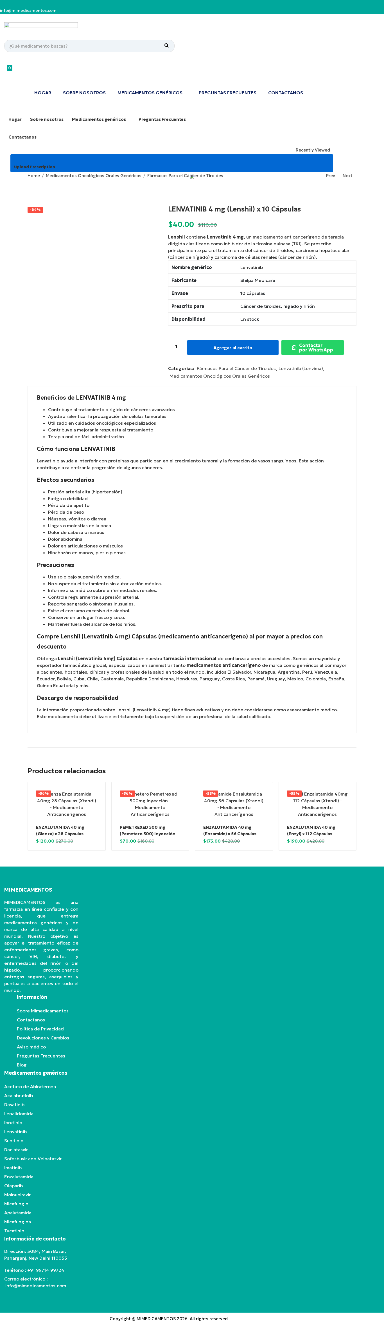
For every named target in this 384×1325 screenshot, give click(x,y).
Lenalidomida (18, 1113)
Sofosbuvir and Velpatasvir (33, 1158)
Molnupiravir (17, 1194)
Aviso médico (31, 1047)
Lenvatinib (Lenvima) (301, 368)
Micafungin (16, 1203)
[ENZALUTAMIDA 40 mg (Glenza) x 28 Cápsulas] (66, 804)
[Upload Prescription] (16, 160)
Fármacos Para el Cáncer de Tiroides (185, 175)
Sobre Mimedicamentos (43, 1011)
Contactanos (285, 92)
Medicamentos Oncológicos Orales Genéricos (93, 175)
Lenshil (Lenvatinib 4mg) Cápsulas (98, 658)
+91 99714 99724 (45, 1270)
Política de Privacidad (40, 1029)
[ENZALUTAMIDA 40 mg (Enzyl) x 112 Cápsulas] (317, 804)
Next (348, 175)
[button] (38, 70)
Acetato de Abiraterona (30, 1086)
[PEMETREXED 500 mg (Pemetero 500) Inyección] (150, 804)
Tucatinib (14, 1230)
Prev (330, 175)
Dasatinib (14, 1104)
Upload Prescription (34, 166)
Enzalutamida (18, 1176)
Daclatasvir (16, 1149)
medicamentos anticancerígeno (224, 665)
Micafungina (17, 1221)
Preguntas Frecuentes (227, 92)
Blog (22, 1065)
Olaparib (13, 1185)
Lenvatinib (251, 267)
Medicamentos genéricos (151, 92)
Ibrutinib (13, 1122)
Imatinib (13, 1167)
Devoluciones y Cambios (43, 1038)
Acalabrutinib (18, 1095)
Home (34, 175)
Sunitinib (13, 1140)
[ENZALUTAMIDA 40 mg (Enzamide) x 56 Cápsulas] (234, 804)
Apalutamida (17, 1212)
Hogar (42, 92)
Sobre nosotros (84, 92)
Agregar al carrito (236, 347)
